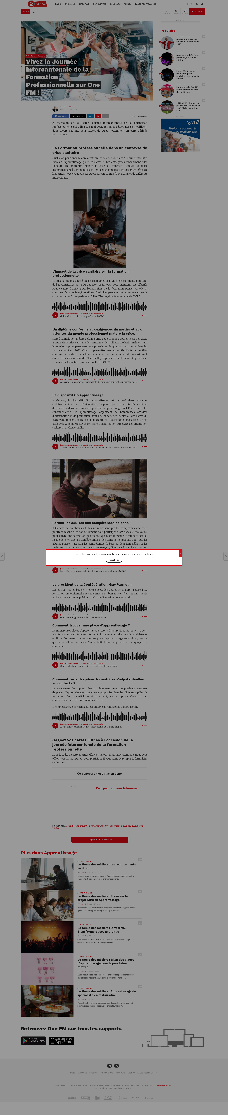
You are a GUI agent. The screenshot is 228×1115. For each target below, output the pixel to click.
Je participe (114, 559)
